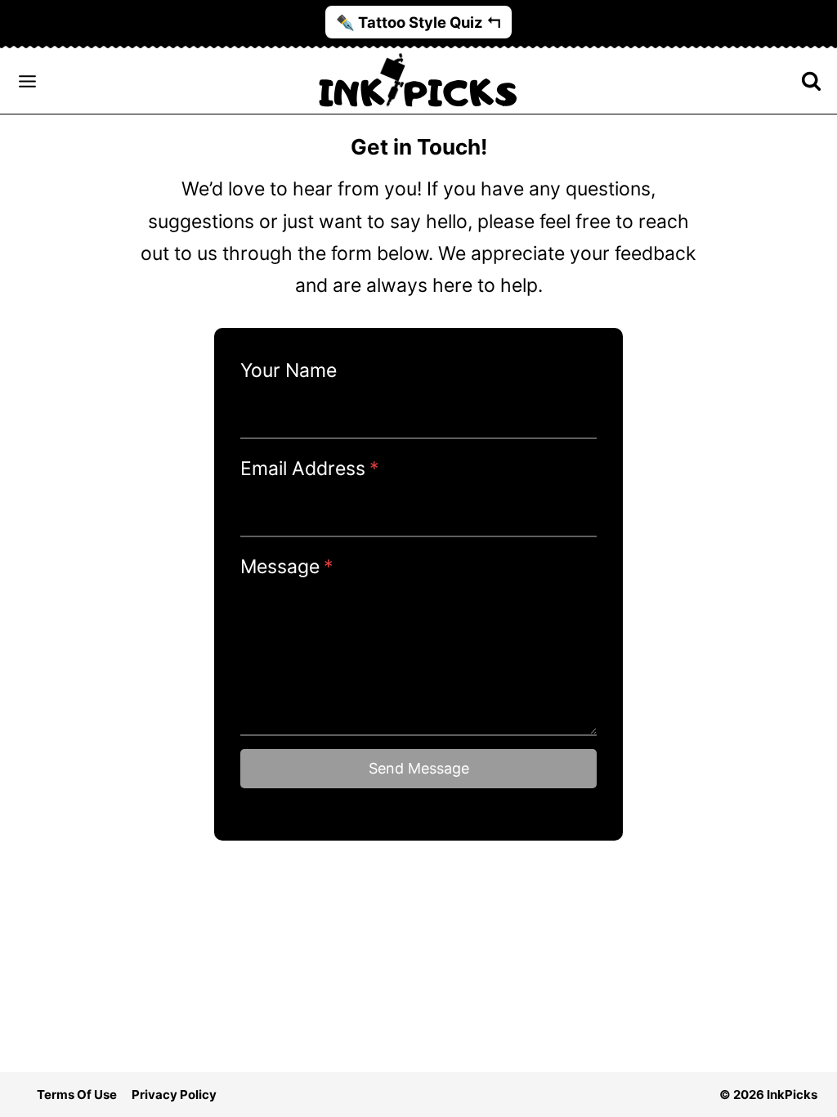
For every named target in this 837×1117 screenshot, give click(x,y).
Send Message (419, 768)
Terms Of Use (77, 1094)
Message (286, 566)
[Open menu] (26, 81)
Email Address (309, 468)
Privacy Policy (174, 1094)
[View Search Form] (815, 81)
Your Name (288, 370)
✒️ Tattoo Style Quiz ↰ (419, 22)
